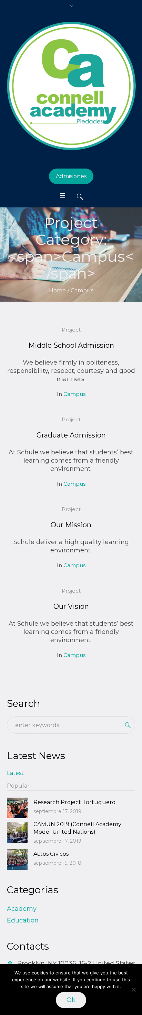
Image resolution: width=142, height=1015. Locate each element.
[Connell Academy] (71, 86)
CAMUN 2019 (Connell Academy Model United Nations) (77, 828)
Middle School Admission (71, 345)
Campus (74, 394)
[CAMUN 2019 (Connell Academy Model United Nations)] (17, 832)
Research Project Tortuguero (74, 802)
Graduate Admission (71, 435)
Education (23, 920)
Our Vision (71, 606)
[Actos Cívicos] (17, 859)
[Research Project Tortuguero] (17, 807)
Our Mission (71, 525)
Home (57, 290)
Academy (22, 909)
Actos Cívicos (51, 854)
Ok (71, 1000)
